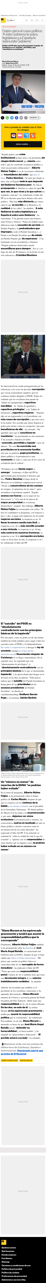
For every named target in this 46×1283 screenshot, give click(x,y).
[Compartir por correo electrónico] (21, 117)
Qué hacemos (8, 1251)
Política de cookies (10, 1273)
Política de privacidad (12, 1269)
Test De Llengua (25, 15)
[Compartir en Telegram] (12, 117)
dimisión (29, 947)
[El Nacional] (3, 20)
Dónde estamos (9, 1255)
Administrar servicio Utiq (13, 1280)
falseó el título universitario (23, 957)
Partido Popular (26, 1060)
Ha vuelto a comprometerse (13, 647)
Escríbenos (7, 1258)
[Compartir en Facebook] (16, 117)
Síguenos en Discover (9, 15)
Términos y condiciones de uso (16, 1266)
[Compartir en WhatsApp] (7, 117)
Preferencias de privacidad (14, 1276)
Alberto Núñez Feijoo (9, 1060)
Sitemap (5, 1262)
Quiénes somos (9, 1248)
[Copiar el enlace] (26, 117)
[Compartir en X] (2, 117)
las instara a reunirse (19, 806)
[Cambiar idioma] (37, 20)
